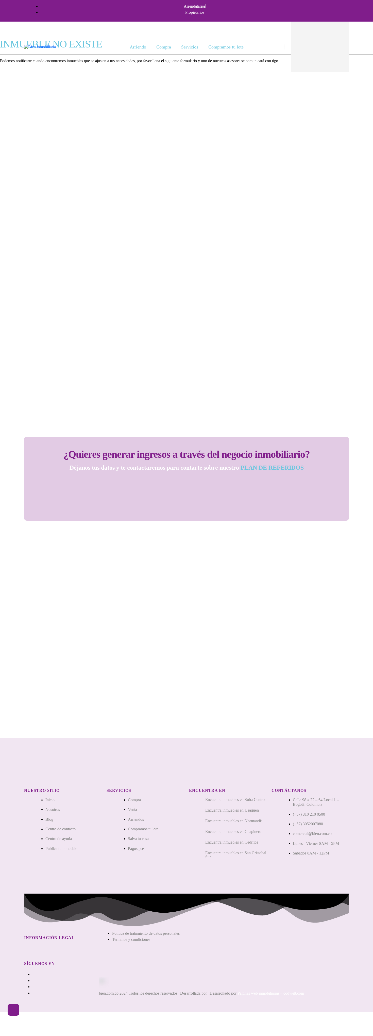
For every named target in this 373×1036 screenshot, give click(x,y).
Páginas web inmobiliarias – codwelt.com (271, 993)
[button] (13, 1010)
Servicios (189, 47)
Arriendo (138, 47)
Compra (163, 47)
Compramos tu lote (226, 47)
